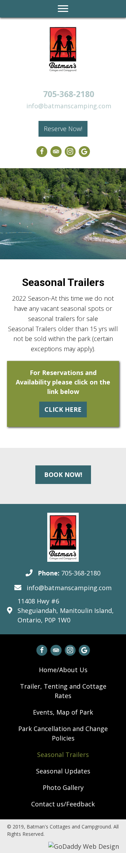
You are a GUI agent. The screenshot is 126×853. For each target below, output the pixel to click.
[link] (63, 670)
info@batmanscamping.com (68, 106)
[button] (63, 129)
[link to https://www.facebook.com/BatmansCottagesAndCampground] (42, 151)
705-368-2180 (68, 94)
